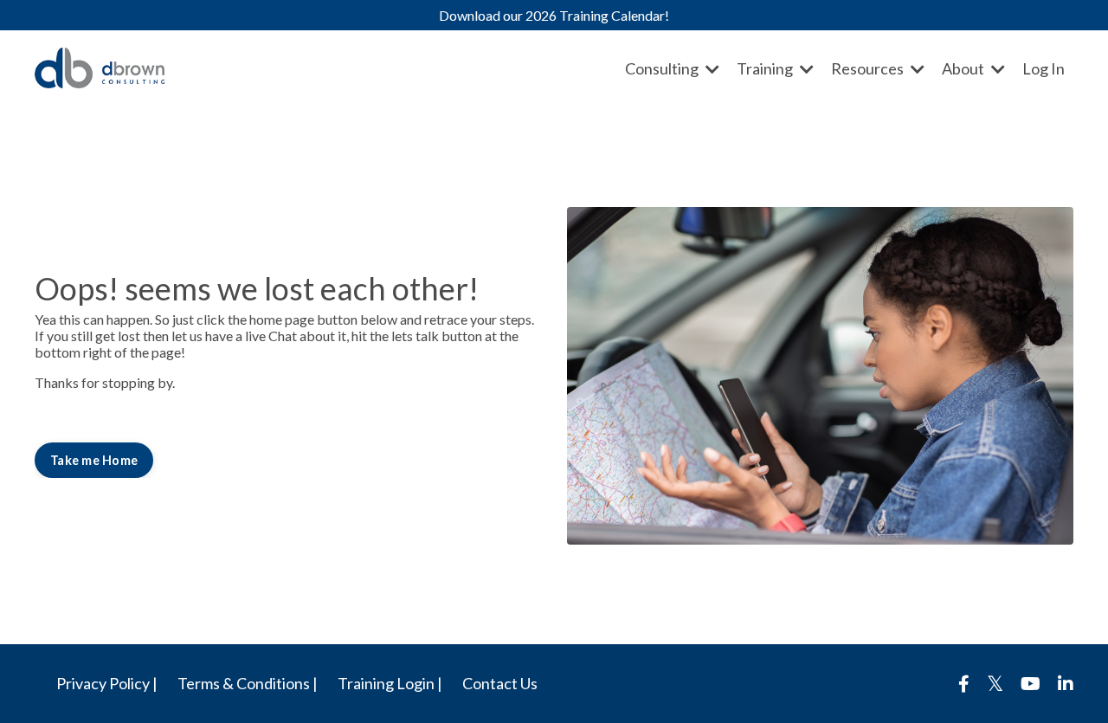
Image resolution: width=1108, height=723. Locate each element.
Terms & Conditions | (247, 683)
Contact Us (500, 683)
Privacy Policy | (107, 683)
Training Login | (390, 683)
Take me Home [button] (94, 460)
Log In (1043, 68)
